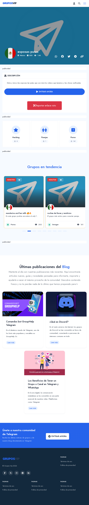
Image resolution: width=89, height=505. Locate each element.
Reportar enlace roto (46, 105)
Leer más (11, 342)
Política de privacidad (68, 465)
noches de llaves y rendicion (59, 213)
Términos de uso (66, 461)
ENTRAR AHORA (46, 91)
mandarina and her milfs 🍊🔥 (18, 213)
